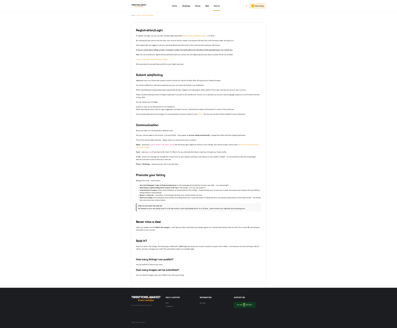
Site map (202, 303)
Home (174, 6)
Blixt (190, 36)
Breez (204, 36)
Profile (200, 114)
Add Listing (259, 6)
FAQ (167, 303)
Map (207, 6)
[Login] (246, 5)
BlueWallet (197, 36)
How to (217, 6)
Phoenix (185, 36)
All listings (186, 6)
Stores (197, 6)
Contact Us (169, 306)
